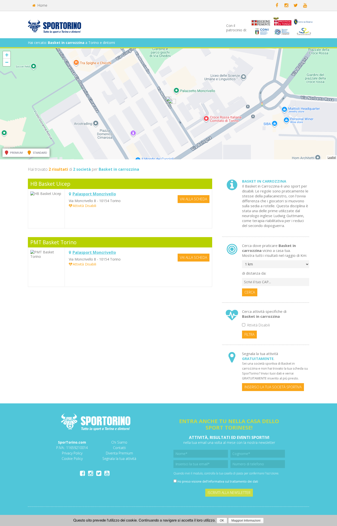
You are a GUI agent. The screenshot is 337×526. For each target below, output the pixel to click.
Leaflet (332, 157)
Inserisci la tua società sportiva (272, 387)
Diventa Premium (119, 453)
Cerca (249, 292)
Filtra (249, 334)
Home (42, 5)
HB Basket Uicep (50, 183)
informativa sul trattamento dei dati (233, 481)
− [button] (6, 62)
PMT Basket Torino (53, 242)
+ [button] (6, 55)
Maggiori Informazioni (246, 520)
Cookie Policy (72, 458)
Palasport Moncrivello (94, 194)
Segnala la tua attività (119, 458)
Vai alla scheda (193, 199)
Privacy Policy (72, 453)
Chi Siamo (119, 442)
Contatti (119, 447)
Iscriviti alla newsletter (229, 492)
